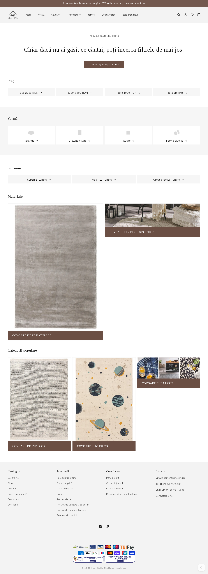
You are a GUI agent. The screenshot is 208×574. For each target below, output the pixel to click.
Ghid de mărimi (65, 488)
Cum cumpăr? (64, 483)
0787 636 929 (173, 484)
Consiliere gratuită (17, 494)
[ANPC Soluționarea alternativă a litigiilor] (88, 561)
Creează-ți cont (114, 483)
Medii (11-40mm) (102, 179)
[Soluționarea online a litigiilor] (119, 561)
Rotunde (29, 140)
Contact (12, 488)
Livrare (60, 494)
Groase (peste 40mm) (166, 179)
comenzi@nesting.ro (175, 478)
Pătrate (126, 140)
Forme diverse (174, 140)
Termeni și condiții (67, 515)
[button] (178, 14)
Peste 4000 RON (126, 92)
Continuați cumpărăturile (104, 64)
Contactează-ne (164, 496)
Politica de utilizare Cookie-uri (73, 505)
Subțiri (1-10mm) (37, 179)
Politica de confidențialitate (71, 510)
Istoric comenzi (114, 488)
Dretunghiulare (77, 140)
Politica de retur (65, 499)
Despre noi (13, 478)
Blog (10, 483)
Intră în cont (112, 478)
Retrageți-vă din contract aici (121, 494)
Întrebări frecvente (66, 478)
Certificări (13, 505)
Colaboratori (14, 499)
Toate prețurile (174, 92)
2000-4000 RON (77, 92)
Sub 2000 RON (29, 92)
